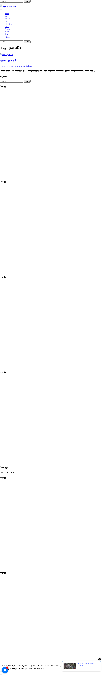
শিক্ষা (6, 34)
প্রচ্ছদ (7, 13)
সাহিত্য (7, 37)
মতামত (7, 26)
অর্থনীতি (7, 19)
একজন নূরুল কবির (9, 61)
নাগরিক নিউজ (27, 66)
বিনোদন (7, 29)
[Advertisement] (18, 133)
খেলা (6, 21)
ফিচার (7, 32)
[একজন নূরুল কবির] (6, 54)
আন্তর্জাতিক (9, 24)
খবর (6, 16)
